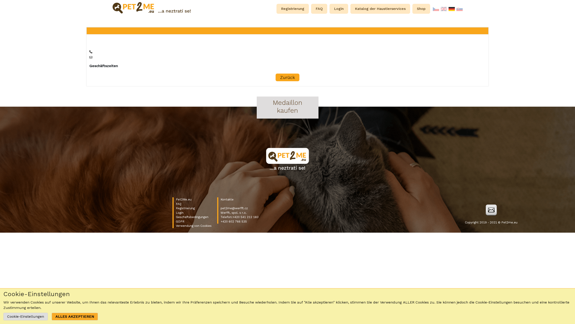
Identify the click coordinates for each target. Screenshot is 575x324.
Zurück (287, 77)
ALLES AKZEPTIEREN (74, 316)
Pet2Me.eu (184, 199)
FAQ (178, 204)
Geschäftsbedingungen (192, 217)
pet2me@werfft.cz (234, 208)
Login (180, 212)
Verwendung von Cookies (194, 225)
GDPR (180, 221)
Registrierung (185, 208)
